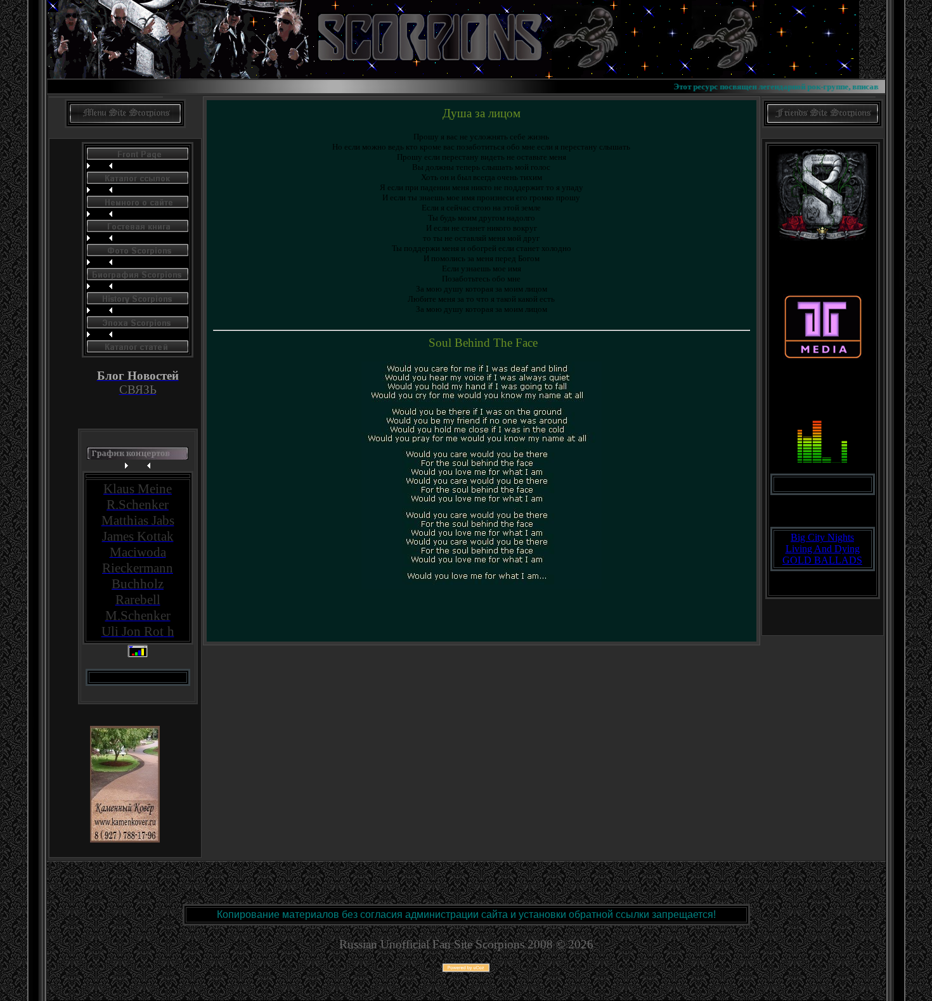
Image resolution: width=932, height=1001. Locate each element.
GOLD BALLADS (822, 560)
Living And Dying (823, 548)
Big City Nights (822, 537)
